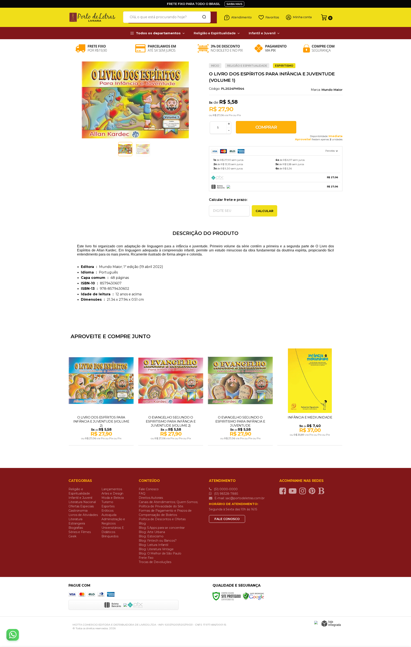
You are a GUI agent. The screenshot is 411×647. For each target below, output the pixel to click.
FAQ (142, 493)
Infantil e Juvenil (80, 498)
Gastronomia (78, 511)
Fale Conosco (149, 489)
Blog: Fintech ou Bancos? (158, 540)
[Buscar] (202, 17)
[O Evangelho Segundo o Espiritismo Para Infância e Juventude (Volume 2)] (170, 397)
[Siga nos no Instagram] (303, 491)
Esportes (108, 506)
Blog (142, 523)
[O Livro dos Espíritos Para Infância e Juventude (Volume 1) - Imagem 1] (125, 149)
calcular (264, 211)
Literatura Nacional (82, 502)
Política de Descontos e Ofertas (162, 519)
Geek (72, 536)
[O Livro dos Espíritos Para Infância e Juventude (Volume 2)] (101, 397)
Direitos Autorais (151, 498)
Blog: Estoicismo (151, 536)
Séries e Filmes (79, 532)
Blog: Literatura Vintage (156, 549)
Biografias (75, 528)
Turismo (107, 502)
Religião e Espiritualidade (247, 65)
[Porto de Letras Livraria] (94, 17)
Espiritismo (284, 65)
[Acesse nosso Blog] (322, 491)
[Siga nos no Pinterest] (313, 491)
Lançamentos (111, 489)
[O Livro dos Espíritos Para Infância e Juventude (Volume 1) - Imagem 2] (143, 149)
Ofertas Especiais (81, 506)
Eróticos (107, 511)
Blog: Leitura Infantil (153, 545)
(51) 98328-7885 (225, 494)
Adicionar (108, 440)
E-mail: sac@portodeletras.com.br (239, 498)
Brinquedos (109, 536)
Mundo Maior (332, 90)
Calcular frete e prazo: (228, 200)
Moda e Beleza (112, 498)
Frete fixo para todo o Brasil (193, 4)
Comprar (266, 127)
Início (215, 65)
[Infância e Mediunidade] (309, 397)
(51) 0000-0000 (225, 489)
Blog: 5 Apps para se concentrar (162, 528)
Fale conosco (227, 519)
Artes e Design (112, 493)
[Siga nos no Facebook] (283, 491)
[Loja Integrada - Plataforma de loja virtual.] (331, 623)
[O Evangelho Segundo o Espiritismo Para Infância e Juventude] (240, 397)
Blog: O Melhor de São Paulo (160, 553)
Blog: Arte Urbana (152, 532)
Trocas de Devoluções (155, 562)
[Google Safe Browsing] (253, 596)
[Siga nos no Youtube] (294, 491)
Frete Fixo (146, 558)
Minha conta (302, 17)
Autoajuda (108, 515)
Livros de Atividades (83, 515)
